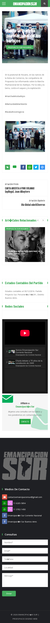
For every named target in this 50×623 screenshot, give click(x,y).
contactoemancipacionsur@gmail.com (25, 497)
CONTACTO (25, 421)
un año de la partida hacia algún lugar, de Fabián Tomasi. (24, 252)
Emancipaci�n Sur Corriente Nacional (25, 515)
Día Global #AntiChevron (33, 202)
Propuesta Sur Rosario (20, 47)
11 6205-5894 (19, 503)
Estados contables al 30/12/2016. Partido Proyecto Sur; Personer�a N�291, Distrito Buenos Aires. (24, 294)
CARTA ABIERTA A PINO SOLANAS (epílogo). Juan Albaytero (19, 188)
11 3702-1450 (19, 509)
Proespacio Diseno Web (25, 619)
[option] (25, 244)
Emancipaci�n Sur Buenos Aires (22, 521)
